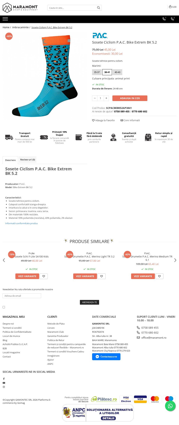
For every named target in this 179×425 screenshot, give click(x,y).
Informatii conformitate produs (21, 223)
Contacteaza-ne (109, 356)
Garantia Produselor (57, 336)
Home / (7, 27)
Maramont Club (55, 331)
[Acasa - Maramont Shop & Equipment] (20, 8)
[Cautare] (98, 8)
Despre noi (8, 323)
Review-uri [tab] (27, 159)
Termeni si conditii (12, 327)
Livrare (51, 327)
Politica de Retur (55, 340)
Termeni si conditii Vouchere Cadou (65, 351)
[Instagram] (4, 386)
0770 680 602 (150, 332)
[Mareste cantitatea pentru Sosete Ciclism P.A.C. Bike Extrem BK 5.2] (106, 98)
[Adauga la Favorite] (44, 276)
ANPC (50, 363)
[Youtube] (4, 382)
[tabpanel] (45, 75)
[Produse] (6, 19)
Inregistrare (53, 355)
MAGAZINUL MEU (14, 316)
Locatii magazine (11, 352)
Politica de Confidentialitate (96, 307)
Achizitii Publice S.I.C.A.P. (15, 344)
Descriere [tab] (10, 160)
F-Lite (31, 253)
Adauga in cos (130, 98)
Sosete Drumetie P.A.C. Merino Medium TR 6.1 (147, 258)
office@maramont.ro (153, 337)
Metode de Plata (56, 323)
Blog (5, 340)
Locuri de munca (11, 336)
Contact (7, 356)
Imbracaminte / (21, 27)
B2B (5, 348)
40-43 (117, 72)
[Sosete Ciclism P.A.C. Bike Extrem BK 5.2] (45, 75)
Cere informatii (131, 120)
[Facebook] (4, 378)
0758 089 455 (150, 327)
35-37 (97, 72)
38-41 (107, 72)
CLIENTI (52, 316)
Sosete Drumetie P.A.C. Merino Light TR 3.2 (89, 256)
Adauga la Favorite (105, 120)
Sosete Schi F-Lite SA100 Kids (32, 256)
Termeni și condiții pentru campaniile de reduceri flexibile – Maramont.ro (66, 346)
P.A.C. (89, 253)
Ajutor (50, 359)
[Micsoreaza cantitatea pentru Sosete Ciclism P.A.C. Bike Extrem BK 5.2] (94, 98)
